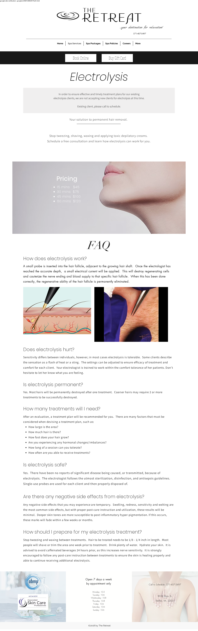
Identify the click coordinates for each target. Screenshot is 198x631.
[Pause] (98, 338)
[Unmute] (104, 338)
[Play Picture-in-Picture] (159, 338)
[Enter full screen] (164, 338)
